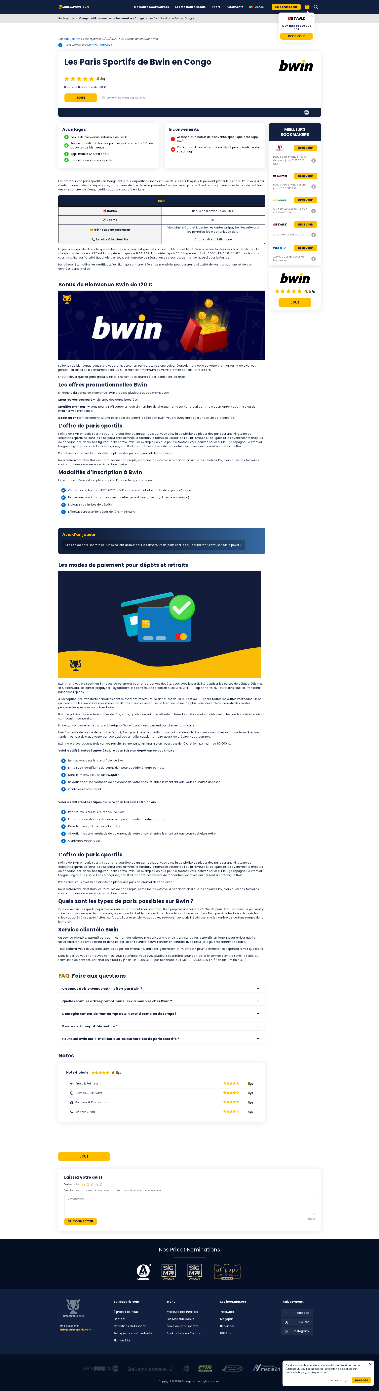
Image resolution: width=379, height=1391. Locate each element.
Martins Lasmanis (99, 45)
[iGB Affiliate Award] (144, 1272)
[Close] (311, 16)
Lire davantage (338, 1380)
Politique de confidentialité (133, 1333)
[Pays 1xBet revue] (314, 258)
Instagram (301, 1331)
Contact (120, 1319)
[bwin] (296, 66)
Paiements (235, 7)
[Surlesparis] (74, 6)
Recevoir (296, 36)
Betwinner (227, 1326)
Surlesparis (66, 18)
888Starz (226, 1333)
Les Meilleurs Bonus (190, 7)
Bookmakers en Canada (184, 1333)
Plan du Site (122, 1340)
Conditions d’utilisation (130, 1326)
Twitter (304, 1322)
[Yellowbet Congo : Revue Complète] (314, 160)
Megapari (227, 1319)
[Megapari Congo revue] (314, 186)
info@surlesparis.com (76, 1329)
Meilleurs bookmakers (151, 7)
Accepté (361, 1380)
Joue (80, 97)
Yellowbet (227, 1312)
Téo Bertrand (72, 39)
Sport (216, 7)
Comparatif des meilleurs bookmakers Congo (111, 18)
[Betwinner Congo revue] (314, 211)
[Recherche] (316, 7)
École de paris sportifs (182, 1326)
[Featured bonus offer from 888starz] (307, 7)
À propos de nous (126, 1312)
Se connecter (286, 7)
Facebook (302, 1313)
